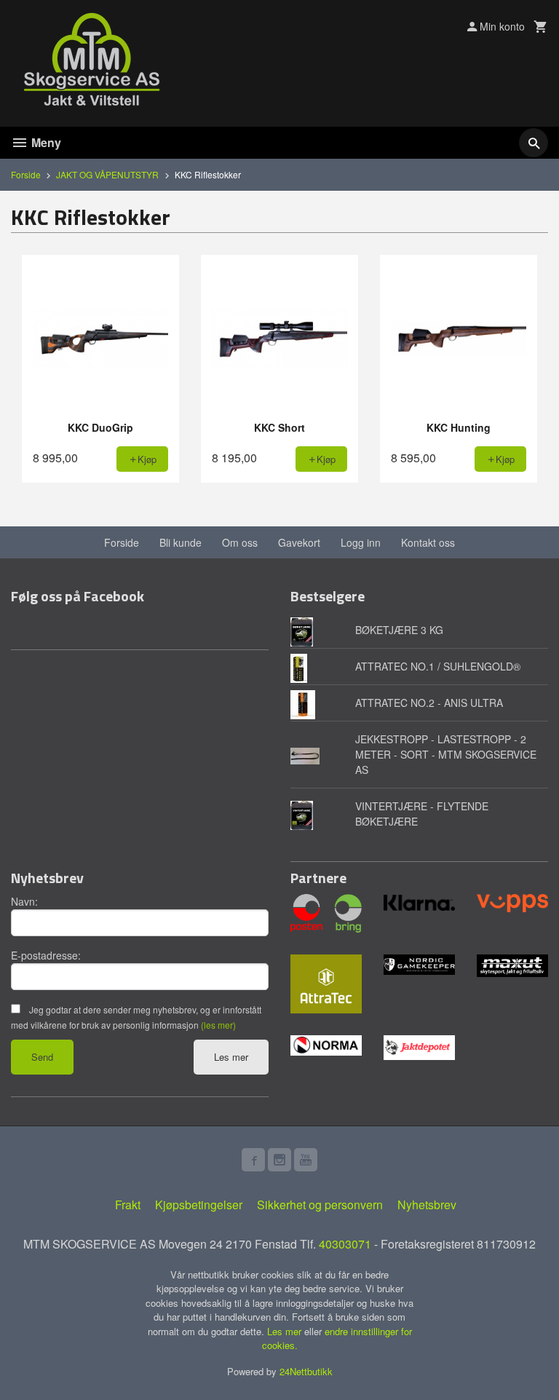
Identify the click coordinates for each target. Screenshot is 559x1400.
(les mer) (218, 1025)
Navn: (24, 901)
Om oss (240, 542)
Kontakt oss (428, 542)
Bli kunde (180, 542)
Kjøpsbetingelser (198, 1204)
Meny (44, 142)
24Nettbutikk (306, 1371)
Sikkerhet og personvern (320, 1204)
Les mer (231, 1057)
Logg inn (361, 542)
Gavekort (299, 542)
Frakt (127, 1204)
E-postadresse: (46, 955)
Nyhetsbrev (426, 1204)
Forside (26, 174)
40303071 (345, 1243)
